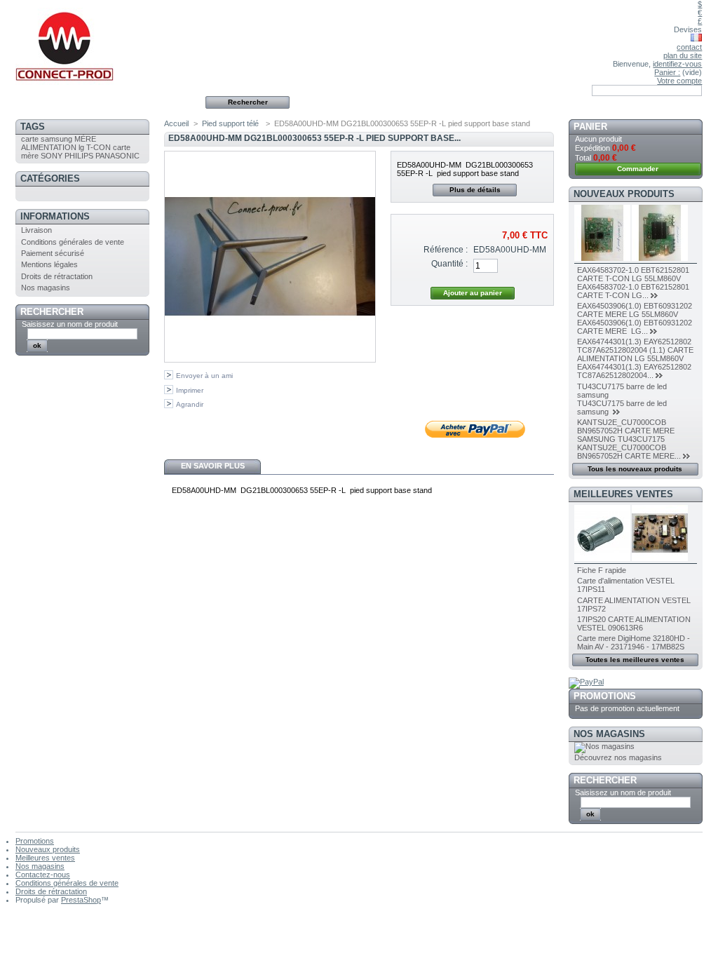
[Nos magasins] (604, 746)
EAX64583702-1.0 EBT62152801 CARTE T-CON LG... (633, 291)
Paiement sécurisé (52, 253)
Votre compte (679, 80)
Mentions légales (49, 264)
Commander (637, 169)
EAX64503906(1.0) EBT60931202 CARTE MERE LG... (634, 326)
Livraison (36, 230)
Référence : (446, 250)
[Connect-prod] (108, 42)
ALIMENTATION (48, 147)
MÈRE (85, 139)
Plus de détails (475, 190)
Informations (55, 216)
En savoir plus (213, 465)
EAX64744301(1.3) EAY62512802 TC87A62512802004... (634, 371)
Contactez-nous (42, 874)
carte (30, 139)
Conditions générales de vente (72, 242)
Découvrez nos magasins (618, 757)
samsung (56, 139)
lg (81, 147)
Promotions (605, 696)
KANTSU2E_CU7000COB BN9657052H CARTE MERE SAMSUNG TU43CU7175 (626, 430)
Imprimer (189, 390)
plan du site (682, 55)
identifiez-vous (677, 64)
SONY (51, 155)
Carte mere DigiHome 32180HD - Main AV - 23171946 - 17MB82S (633, 642)
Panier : (667, 72)
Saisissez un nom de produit (70, 324)
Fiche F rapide (601, 570)
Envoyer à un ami (204, 375)
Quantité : (449, 264)
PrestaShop (81, 900)
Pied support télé (231, 123)
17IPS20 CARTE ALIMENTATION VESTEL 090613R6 (634, 623)
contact (689, 47)
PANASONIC (117, 155)
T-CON (98, 147)
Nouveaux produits (624, 194)
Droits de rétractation (57, 276)
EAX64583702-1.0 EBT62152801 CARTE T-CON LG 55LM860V (633, 274)
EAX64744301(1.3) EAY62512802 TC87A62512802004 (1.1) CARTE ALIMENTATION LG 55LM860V (635, 350)
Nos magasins (45, 287)
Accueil (176, 123)
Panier (590, 126)
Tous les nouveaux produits (635, 469)
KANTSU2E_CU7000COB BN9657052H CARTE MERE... (629, 451)
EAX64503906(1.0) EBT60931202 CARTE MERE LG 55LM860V (634, 310)
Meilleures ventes (623, 494)
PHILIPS (79, 155)
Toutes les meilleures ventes (634, 659)
